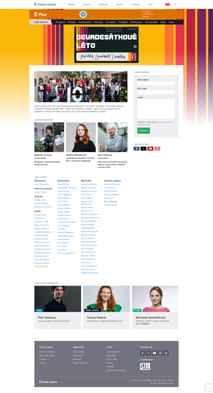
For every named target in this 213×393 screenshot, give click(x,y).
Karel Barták (63, 184)
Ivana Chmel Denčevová (86, 202)
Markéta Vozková (42, 263)
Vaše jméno (143, 80)
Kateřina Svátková (42, 249)
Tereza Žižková (41, 266)
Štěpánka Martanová (90, 218)
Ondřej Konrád (64, 215)
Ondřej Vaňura (110, 205)
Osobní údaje (145, 380)
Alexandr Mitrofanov (67, 222)
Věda (163, 22)
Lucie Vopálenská (89, 266)
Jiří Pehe (62, 229)
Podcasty (77, 359)
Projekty (123, 22)
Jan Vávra (62, 250)
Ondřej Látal (39, 200)
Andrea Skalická (111, 194)
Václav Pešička (41, 239)
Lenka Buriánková (89, 184)
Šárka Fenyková (41, 225)
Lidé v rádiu (111, 359)
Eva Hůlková (86, 198)
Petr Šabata (63, 243)
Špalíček (145, 324)
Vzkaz (140, 98)
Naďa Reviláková (42, 246)
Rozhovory (136, 22)
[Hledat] (175, 4)
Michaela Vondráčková (150, 317)
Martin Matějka (41, 203)
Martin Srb (109, 198)
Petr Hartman (105, 155)
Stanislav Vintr (40, 256)
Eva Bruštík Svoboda (67, 188)
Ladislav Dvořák (41, 222)
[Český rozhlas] (45, 4)
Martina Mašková (89, 221)
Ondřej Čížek (40, 215)
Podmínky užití (159, 380)
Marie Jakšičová (41, 228)
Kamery (145, 17)
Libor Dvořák (63, 191)
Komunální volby (46, 355)
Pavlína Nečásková (76, 155)
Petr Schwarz (64, 239)
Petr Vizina (86, 262)
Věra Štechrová (88, 252)
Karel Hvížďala (64, 208)
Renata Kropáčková (90, 214)
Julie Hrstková (64, 205)
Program (86, 4)
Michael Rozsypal (89, 245)
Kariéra (109, 363)
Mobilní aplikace (80, 363)
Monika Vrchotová (42, 207)
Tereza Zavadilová (66, 253)
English (171, 380)
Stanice (119, 4)
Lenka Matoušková (43, 232)
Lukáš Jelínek (64, 212)
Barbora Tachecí (43, 155)
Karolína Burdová (112, 184)
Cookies (134, 380)
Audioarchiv (147, 14)
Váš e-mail (142, 89)
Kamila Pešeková (65, 232)
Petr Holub (62, 201)
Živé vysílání (78, 352)
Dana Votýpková (41, 259)
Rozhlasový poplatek (115, 370)
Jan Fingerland (64, 194)
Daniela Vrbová (88, 269)
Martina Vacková (41, 253)
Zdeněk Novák (41, 235)
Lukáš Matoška (88, 228)
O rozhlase (135, 4)
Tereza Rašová (96, 317)
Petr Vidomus (47, 317)
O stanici (111, 22)
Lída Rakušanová (65, 236)
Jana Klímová (87, 207)
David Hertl (86, 194)
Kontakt (110, 366)
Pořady (72, 22)
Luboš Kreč (63, 219)
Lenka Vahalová (88, 259)
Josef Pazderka (41, 184)
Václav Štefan (40, 192)
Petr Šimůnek (87, 249)
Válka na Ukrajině (47, 352)
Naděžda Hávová (89, 191)
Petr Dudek (39, 218)
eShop (42, 363)
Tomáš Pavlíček (88, 235)
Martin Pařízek (110, 191)
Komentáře (151, 22)
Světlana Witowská (89, 273)
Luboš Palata (64, 225)
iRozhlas (71, 4)
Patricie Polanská (42, 242)
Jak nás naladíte (113, 352)
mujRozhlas (103, 4)
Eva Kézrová (110, 188)
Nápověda (111, 355)
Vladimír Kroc (87, 211)
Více (172, 22)
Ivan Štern (62, 246)
